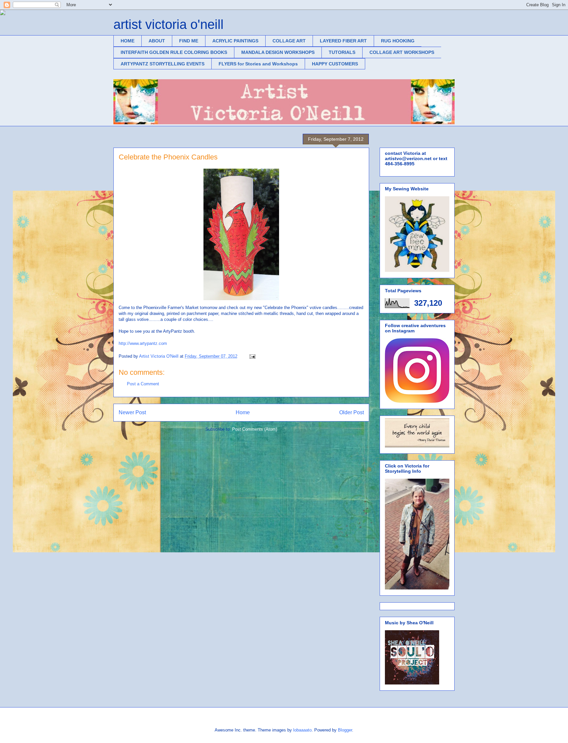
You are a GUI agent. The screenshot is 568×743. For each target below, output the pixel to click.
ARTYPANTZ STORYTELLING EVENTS (162, 63)
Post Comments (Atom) (254, 429)
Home (243, 412)
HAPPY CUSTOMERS (335, 63)
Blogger (345, 730)
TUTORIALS (342, 52)
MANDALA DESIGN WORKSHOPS (278, 52)
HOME (127, 40)
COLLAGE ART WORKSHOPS (401, 52)
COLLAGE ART (289, 40)
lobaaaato (302, 730)
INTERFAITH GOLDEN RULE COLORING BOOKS (174, 52)
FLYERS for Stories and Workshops (258, 63)
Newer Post (132, 412)
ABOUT (157, 40)
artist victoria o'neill (168, 24)
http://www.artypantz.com (143, 343)
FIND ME (188, 40)
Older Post (351, 412)
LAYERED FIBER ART (343, 40)
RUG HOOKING (397, 40)
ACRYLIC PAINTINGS (235, 40)
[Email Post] (252, 356)
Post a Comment (143, 383)
